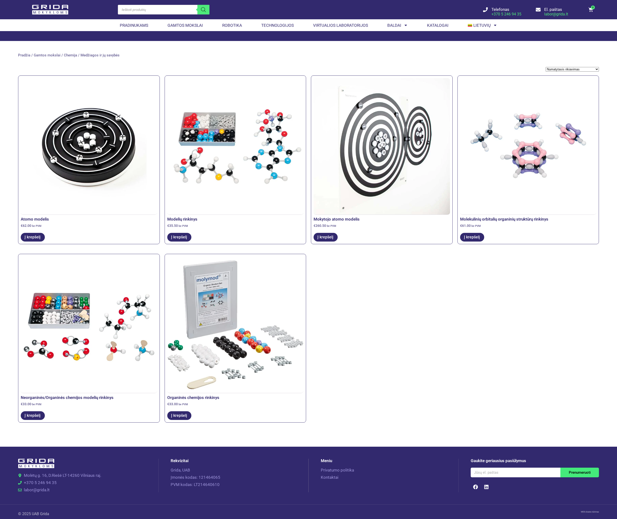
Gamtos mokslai (185, 25)
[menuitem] (482, 25)
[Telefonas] (485, 9)
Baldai (394, 25)
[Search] (203, 9)
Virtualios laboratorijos (340, 25)
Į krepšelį (32, 237)
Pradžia (24, 55)
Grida (44, 514)
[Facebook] (475, 487)
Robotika (232, 25)
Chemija (70, 55)
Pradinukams (134, 25)
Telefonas (500, 9)
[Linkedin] (486, 487)
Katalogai (438, 25)
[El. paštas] (538, 9)
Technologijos (277, 25)
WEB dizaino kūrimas (590, 512)
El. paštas (553, 9)
